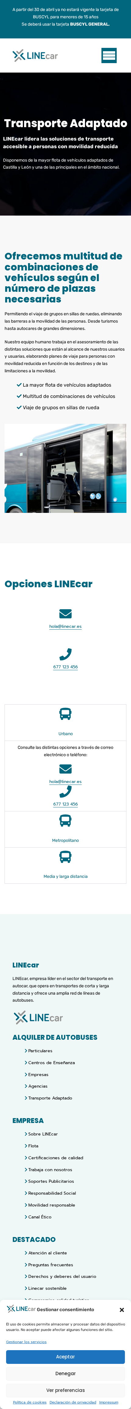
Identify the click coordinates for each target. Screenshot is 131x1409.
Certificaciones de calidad (55, 1158)
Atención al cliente (47, 1253)
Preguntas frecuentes (50, 1265)
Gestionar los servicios (26, 1342)
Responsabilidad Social (52, 1193)
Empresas (38, 1074)
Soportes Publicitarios (51, 1181)
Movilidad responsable (51, 1205)
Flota (33, 1146)
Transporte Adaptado (50, 1098)
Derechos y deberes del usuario (62, 1276)
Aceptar (65, 1357)
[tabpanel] (65, 776)
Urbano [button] (65, 733)
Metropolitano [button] (65, 840)
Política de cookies (30, 1402)
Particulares (40, 1051)
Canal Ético (39, 1217)
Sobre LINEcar (43, 1134)
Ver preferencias (65, 1390)
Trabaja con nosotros (50, 1170)
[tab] (65, 722)
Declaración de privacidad (73, 1402)
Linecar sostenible (47, 1288)
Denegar (65, 1373)
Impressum (108, 1402)
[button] (122, 1310)
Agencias (38, 1086)
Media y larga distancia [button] (66, 876)
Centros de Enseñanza (51, 1063)
